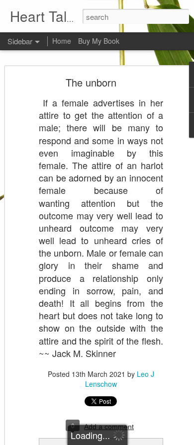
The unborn (91, 82)
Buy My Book (98, 41)
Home (61, 41)
